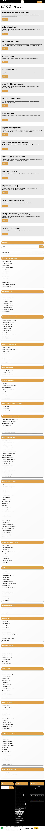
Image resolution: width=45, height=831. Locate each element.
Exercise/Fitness (5, 682)
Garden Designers (33, 44)
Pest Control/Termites (6, 722)
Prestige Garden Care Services (13, 157)
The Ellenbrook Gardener (11, 228)
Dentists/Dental (5, 678)
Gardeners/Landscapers (7, 657)
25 (33, 800)
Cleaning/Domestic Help (7, 709)
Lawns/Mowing (5, 661)
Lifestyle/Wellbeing (6, 690)
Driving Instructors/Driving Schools (9, 334)
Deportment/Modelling (6, 387)
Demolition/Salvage (6, 503)
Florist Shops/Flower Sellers (8, 591)
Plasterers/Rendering (6, 530)
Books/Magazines (5, 271)
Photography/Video (6, 600)
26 (35, 800)
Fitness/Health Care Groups (8, 461)
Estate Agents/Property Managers (9, 774)
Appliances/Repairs (6, 705)
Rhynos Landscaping (10, 186)
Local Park (23, 808)
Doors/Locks (4, 505)
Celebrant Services (6, 579)
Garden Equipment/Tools (7, 655)
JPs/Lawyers (4, 749)
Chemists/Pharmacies (6, 676)
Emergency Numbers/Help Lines (8, 459)
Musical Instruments (6, 282)
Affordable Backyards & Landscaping (16, 12)
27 (37, 800)
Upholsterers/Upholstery (7, 726)
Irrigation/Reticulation (6, 659)
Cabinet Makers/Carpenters (7, 495)
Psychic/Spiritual (5, 697)
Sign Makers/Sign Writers (7, 532)
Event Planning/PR (6, 589)
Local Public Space (19, 814)
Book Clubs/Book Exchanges (8, 442)
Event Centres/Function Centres (9, 587)
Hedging (33, 29)
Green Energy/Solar (6, 520)
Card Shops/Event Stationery (8, 575)
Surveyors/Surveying (6, 534)
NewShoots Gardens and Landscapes (16, 142)
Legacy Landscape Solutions (12, 128)
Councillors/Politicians (6, 455)
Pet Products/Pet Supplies (7, 309)
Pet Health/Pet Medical (7, 307)
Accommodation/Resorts (7, 261)
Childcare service (19, 818)
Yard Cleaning (14, 16)
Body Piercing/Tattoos (6, 351)
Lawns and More (8, 113)
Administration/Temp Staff (7, 370)
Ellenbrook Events (6, 406)
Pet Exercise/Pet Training (7, 303)
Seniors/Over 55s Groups (7, 474)
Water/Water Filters (6, 640)
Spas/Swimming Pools (6, 663)
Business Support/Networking (8, 374)
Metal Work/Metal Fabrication (8, 528)
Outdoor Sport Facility (20, 812)
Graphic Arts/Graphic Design (8, 745)
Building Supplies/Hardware (7, 493)
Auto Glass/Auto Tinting (7, 324)
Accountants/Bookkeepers (7, 608)
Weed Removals (9, 16)
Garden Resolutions (9, 69)
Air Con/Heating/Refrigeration (8, 484)
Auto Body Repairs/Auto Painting (9, 320)
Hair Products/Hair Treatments (8, 355)
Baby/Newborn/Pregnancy (7, 674)
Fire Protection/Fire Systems (8, 511)
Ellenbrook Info (7, 1)
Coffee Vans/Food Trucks (7, 581)
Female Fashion (5, 391)
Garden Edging (23, 29)
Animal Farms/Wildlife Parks (7, 297)
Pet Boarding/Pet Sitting (7, 299)
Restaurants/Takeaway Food (8, 638)
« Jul (31, 805)
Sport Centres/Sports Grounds (8, 432)
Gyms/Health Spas (6, 686)
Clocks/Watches (5, 739)
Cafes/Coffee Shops (6, 627)
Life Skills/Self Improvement (8, 688)
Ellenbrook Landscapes (10, 41)
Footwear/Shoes (5, 393)
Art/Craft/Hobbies (5, 265)
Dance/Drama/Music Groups (8, 457)
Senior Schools (5, 558)
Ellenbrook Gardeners (10, 29)
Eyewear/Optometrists (7, 684)
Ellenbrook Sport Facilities (20, 804)
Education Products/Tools (7, 547)
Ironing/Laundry (5, 720)
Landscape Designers (9, 45)
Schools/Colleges (5, 553)
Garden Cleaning (18, 29)
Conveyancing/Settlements (7, 772)
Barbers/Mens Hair (6, 347)
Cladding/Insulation (6, 497)
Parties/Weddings (5, 598)
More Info (5, 19)
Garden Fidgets (8, 56)
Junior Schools (5, 427)
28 (39, 800)
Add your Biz (40, 1)
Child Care (17, 806)
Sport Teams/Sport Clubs (7, 476)
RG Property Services (10, 171)
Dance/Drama (5, 278)
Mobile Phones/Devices (7, 751)
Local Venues (18, 822)
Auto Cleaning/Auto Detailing (8, 322)
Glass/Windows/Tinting (6, 518)
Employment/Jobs (6, 549)
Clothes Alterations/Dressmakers (9, 385)
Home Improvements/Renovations (9, 526)
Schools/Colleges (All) (6, 425)
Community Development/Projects (9, 451)
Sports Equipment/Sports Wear (8, 284)
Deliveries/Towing (5, 332)
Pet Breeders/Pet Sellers (7, 301)
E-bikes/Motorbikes (6, 336)
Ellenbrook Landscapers (19, 44)
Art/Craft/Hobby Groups (7, 440)
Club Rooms (18, 810)
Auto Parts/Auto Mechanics (7, 326)
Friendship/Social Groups (7, 463)
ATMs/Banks (4, 610)
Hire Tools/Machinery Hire (7, 524)
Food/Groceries (5, 636)
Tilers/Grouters (5, 536)
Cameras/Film (5, 273)
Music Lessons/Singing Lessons (8, 551)
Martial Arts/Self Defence (7, 280)
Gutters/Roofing (5, 522)
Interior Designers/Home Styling (8, 718)
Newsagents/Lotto (6, 753)
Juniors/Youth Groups (6, 467)
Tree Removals (25, 45)
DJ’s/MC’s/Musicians (6, 585)
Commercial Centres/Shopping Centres (10, 419)
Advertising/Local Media (7, 372)
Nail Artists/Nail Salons (6, 362)
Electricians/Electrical (6, 507)
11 (33, 795)
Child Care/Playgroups (6, 545)
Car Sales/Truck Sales (6, 328)
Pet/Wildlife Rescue (6, 311)
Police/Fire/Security (6, 410)
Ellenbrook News (5, 408)
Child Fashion (4, 383)
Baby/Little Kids (5, 737)
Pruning (37, 29)
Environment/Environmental (8, 743)
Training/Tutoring (5, 562)
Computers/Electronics (7, 741)
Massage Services (6, 692)
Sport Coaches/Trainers (7, 560)
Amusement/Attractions (7, 263)
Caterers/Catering (6, 577)
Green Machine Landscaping (12, 84)
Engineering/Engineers (7, 509)
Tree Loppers (4, 189)
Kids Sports (18, 808)
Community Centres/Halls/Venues (9, 421)
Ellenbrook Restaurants (20, 820)
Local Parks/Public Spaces (7, 423)
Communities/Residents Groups (8, 449)
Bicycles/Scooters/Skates (7, 267)
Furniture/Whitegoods (6, 711)
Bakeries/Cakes (5, 571)
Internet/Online (5, 747)
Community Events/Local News (8, 453)
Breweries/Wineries (6, 625)
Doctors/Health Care (6, 680)
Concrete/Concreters (6, 499)
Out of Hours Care (24, 806)
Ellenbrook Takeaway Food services (20, 802)
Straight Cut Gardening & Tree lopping (16, 214)
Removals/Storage (6, 762)
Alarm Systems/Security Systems (9, 486)
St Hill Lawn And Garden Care (13, 200)
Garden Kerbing (29, 29)
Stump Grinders (19, 45)
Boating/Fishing (5, 269)
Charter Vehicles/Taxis (6, 330)
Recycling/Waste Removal (7, 724)
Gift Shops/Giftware (6, 596)
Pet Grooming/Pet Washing (7, 305)
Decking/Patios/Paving (7, 648)
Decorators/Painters (6, 501)
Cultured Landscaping (10, 27)
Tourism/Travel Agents (6, 286)
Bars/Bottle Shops (6, 573)
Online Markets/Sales (6, 755)
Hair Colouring (18, 816)
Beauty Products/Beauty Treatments (9, 349)
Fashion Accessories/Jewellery (8, 389)
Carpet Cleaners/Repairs (7, 707)
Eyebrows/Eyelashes (6, 353)
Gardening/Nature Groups (7, 465)
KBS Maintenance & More (11, 98)
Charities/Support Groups (7, 444)
